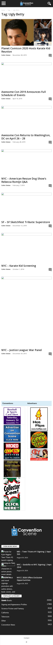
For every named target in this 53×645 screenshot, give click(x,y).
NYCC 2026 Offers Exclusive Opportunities (29, 578)
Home (3, 10)
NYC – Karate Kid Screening (18, 266)
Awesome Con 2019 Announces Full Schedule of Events (23, 93)
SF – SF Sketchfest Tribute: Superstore (25, 222)
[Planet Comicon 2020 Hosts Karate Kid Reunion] (26, 32)
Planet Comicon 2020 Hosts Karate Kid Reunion (25, 50)
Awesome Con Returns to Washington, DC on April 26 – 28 (25, 136)
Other (3, 621)
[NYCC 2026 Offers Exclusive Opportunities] (8, 589)
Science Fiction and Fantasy (12, 609)
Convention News (8, 625)
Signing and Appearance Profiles (14, 605)
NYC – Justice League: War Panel (21, 350)
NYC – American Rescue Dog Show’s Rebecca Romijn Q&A (23, 180)
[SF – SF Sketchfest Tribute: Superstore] (26, 206)
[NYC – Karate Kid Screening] (26, 248)
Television (5, 617)
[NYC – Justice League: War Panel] (26, 312)
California (5, 613)
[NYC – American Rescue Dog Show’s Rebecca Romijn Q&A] (26, 162)
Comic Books (6, 600)
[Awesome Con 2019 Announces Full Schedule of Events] (26, 75)
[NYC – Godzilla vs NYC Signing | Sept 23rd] (8, 568)
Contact (26, 638)
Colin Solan (5, 55)
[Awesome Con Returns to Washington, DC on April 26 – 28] (26, 119)
